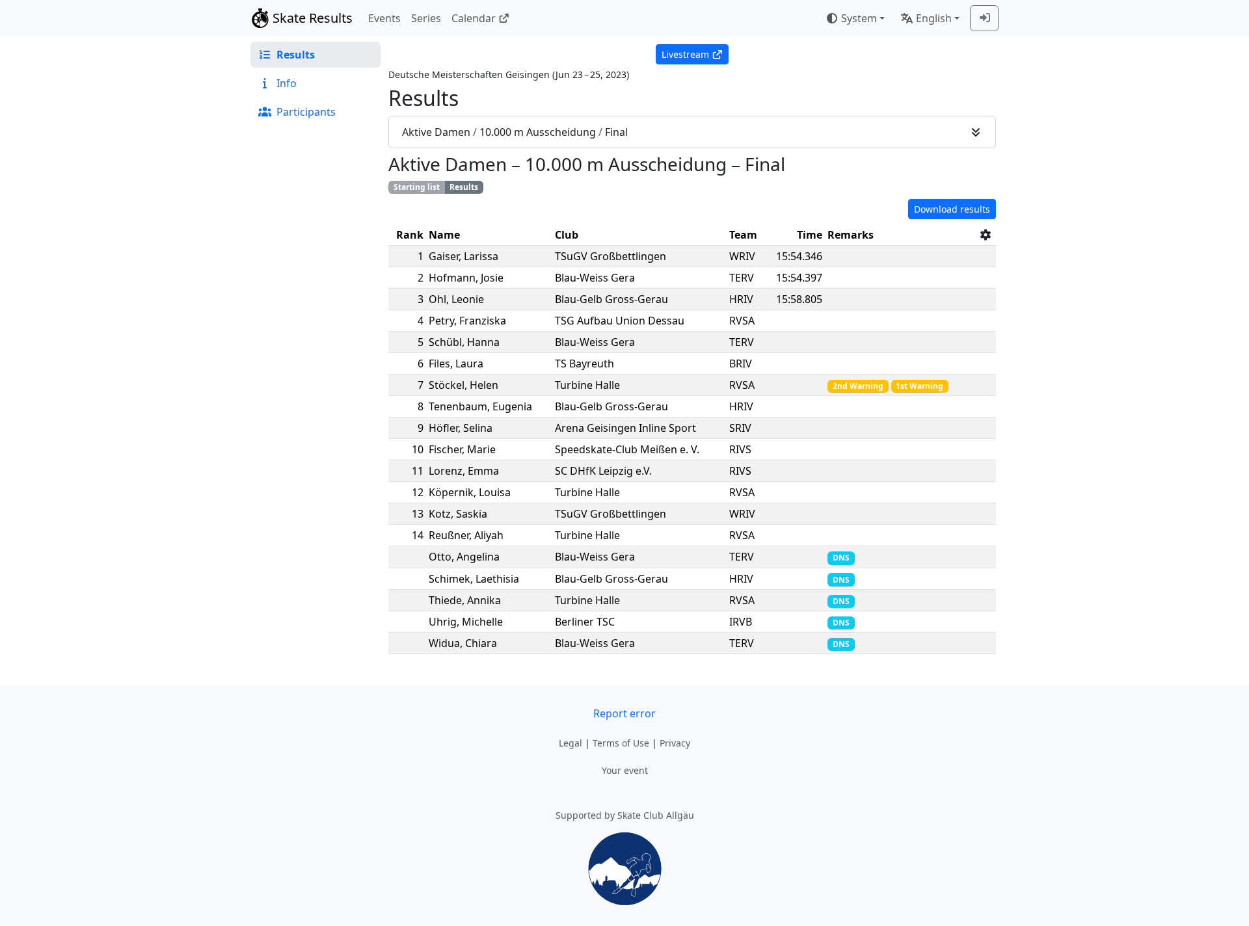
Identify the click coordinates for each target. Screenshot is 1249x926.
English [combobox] (934, 18)
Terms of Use (621, 743)
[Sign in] (984, 18)
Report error (624, 713)
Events (384, 18)
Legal (570, 743)
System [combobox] (859, 18)
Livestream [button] (685, 54)
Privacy (675, 743)
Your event (625, 770)
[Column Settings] (985, 235)
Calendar (473, 18)
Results (464, 186)
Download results (952, 209)
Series (426, 18)
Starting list (417, 186)
